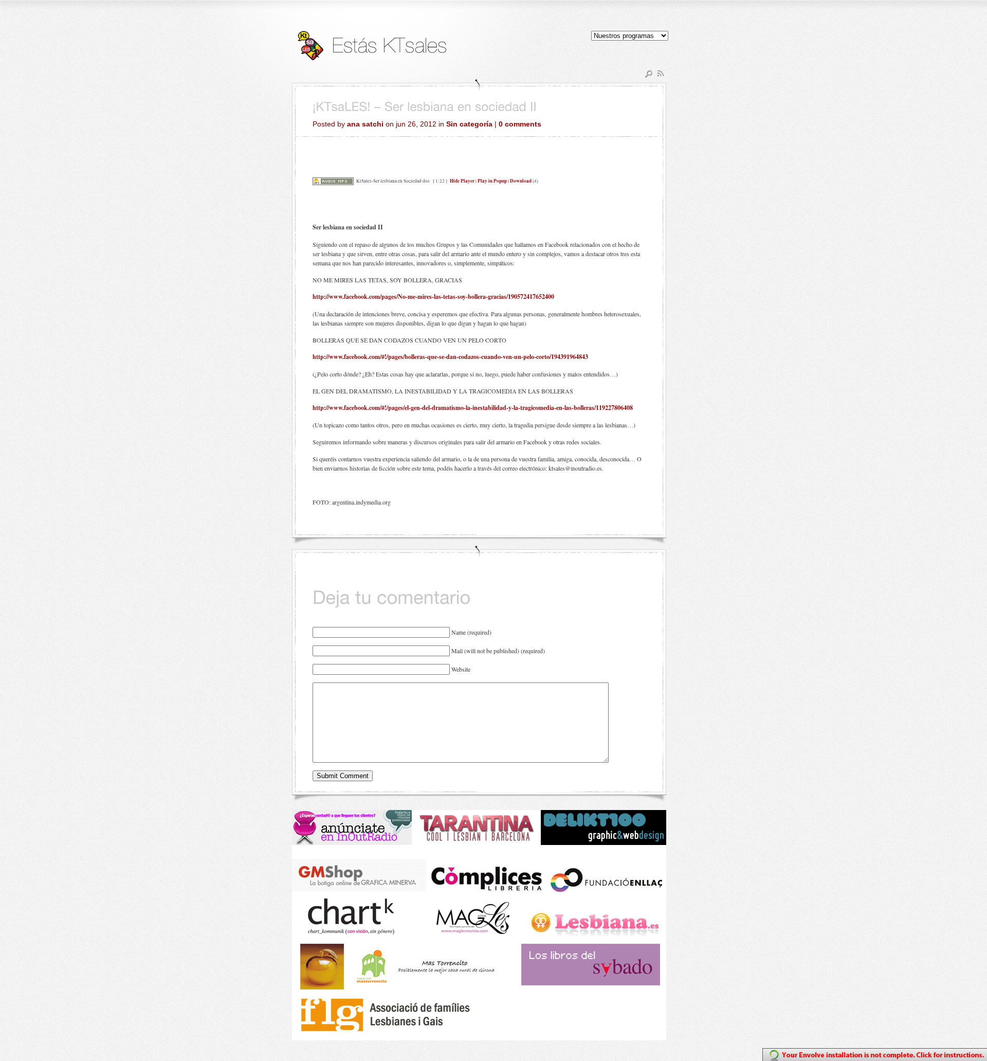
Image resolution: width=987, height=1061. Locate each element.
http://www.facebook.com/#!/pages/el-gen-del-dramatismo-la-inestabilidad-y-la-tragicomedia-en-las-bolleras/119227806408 (473, 407)
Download (521, 180)
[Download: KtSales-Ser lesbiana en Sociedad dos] (333, 180)
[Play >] (321, 165)
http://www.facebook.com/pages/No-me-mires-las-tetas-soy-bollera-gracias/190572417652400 (433, 296)
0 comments (520, 124)
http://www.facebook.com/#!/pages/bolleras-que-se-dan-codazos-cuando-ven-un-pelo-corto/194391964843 (450, 356)
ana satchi (365, 124)
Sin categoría (469, 124)
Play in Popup (492, 180)
